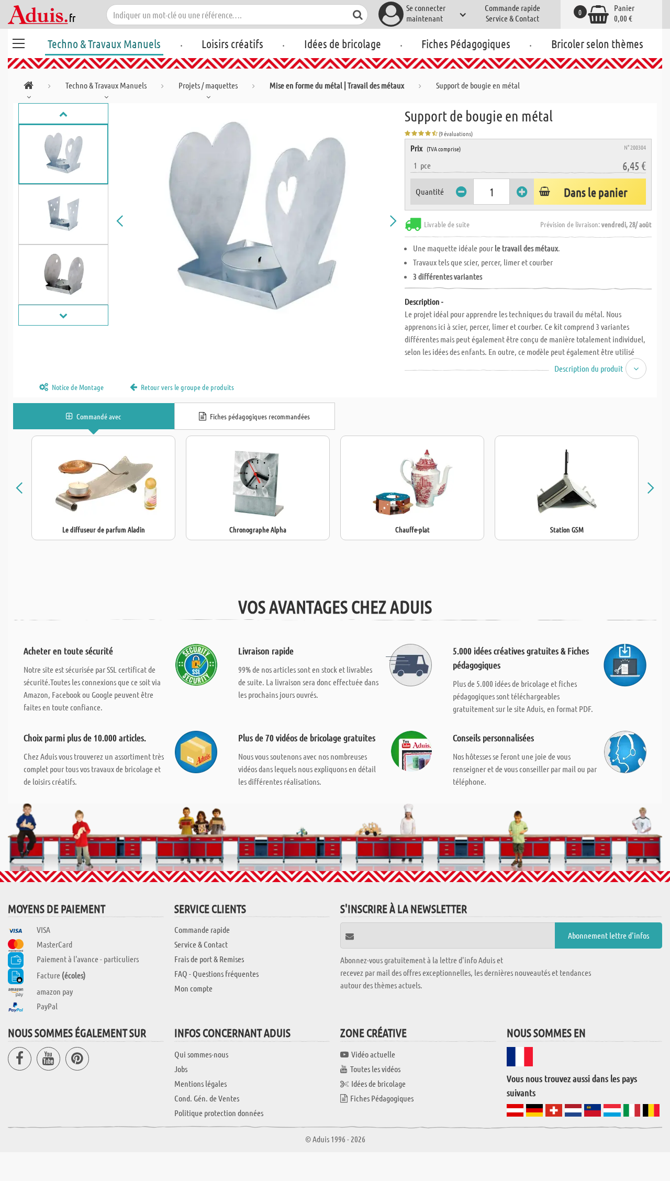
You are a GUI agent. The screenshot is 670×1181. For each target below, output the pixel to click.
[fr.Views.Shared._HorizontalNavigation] (28, 87)
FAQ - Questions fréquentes (216, 973)
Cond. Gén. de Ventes (206, 1098)
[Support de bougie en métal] (256, 221)
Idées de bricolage (342, 43)
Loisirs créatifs (232, 43)
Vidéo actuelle (373, 1054)
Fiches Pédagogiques (465, 43)
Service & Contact (512, 18)
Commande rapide (512, 8)
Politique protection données (218, 1113)
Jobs (180, 1069)
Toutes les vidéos (375, 1069)
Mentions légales (200, 1083)
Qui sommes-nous (201, 1054)
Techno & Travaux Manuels (104, 43)
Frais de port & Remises (209, 959)
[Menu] (18, 41)
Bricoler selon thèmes (597, 43)
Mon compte (193, 988)
